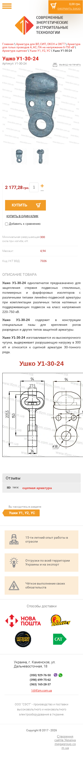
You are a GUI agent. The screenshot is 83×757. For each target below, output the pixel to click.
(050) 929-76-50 (40, 675)
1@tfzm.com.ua (41, 690)
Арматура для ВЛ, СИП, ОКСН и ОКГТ (40, 44)
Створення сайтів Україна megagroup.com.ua (65, 742)
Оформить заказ (69, 8)
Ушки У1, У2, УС (40, 50)
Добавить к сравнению (24, 223)
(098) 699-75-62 (40, 679)
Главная (8, 44)
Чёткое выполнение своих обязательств (45, 585)
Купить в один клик (22, 216)
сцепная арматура (37, 488)
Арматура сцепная (14, 50)
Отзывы (13, 478)
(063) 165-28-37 (40, 684)
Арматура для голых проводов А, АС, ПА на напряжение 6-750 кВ (41, 45)
